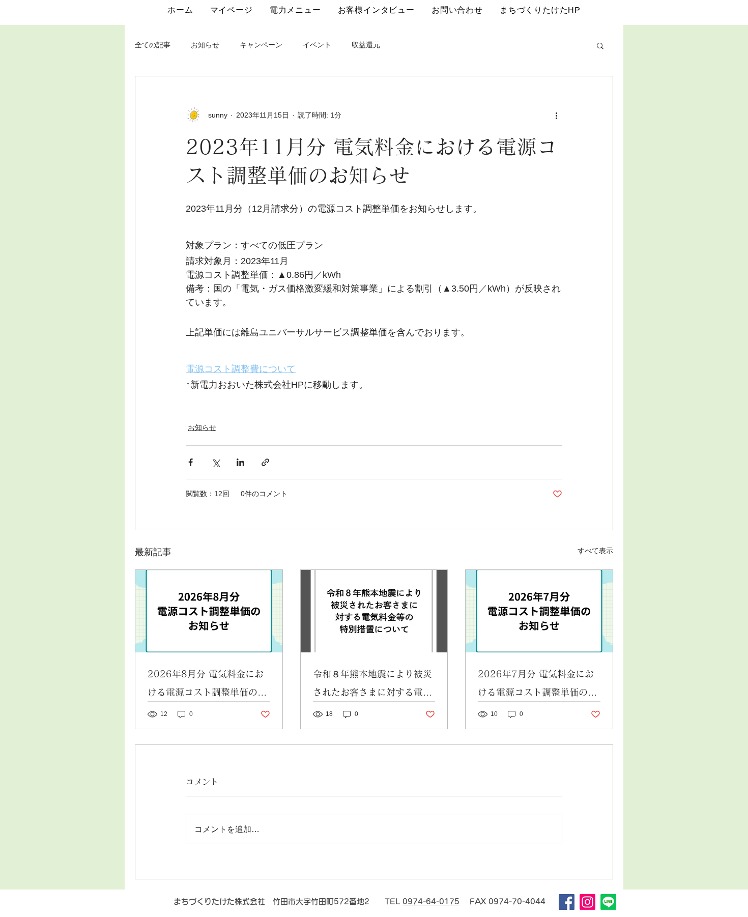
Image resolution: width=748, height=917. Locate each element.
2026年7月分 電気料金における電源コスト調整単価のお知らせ (537, 685)
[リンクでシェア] (265, 462)
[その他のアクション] (556, 115)
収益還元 (366, 45)
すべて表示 (595, 551)
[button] (600, 45)
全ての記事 (152, 45)
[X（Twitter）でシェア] (215, 462)
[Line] (608, 902)
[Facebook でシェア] (190, 462)
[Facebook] (566, 902)
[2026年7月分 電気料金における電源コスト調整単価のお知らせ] (539, 611)
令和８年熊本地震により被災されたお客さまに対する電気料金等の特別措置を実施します (372, 685)
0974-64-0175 (430, 901)
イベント (317, 45)
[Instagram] (587, 902)
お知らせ (205, 45)
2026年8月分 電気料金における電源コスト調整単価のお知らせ (207, 685)
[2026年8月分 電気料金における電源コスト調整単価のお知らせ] (208, 611)
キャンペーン (261, 45)
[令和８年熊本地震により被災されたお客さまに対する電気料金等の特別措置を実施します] (374, 611)
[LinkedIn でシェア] (240, 462)
